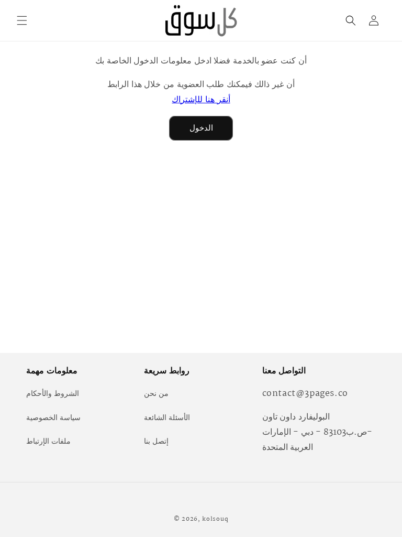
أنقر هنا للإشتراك (201, 100)
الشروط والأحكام (52, 394)
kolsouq (215, 519)
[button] (22, 20)
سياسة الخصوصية (53, 418)
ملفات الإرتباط (48, 441)
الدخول (201, 128)
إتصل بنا (156, 441)
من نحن (156, 394)
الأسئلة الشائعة (167, 418)
